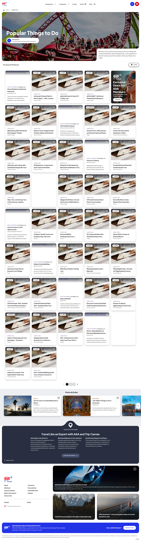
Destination (15, 39)
